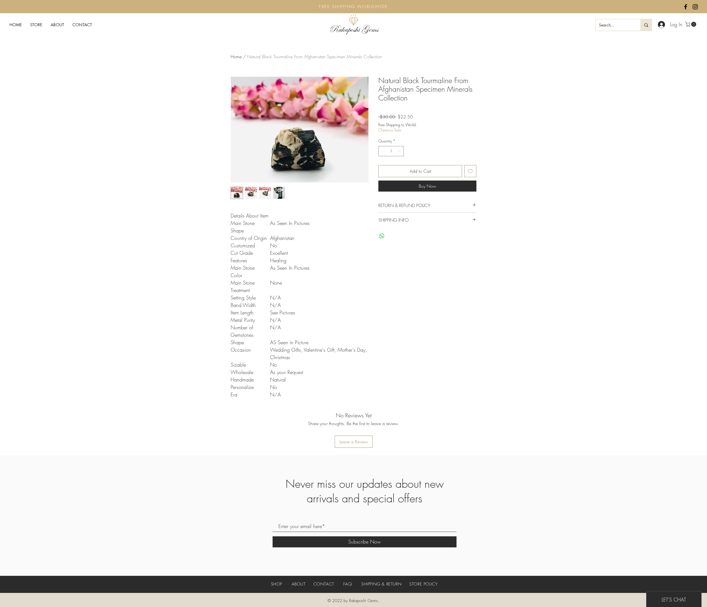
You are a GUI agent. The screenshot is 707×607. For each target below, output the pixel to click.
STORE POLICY (423, 584)
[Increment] (399, 151)
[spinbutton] (391, 151)
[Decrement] (382, 151)
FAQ (347, 584)
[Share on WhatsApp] (382, 236)
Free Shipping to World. (397, 124)
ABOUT (299, 584)
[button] (691, 24)
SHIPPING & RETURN (381, 584)
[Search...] (645, 25)
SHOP (277, 584)
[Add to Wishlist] (470, 171)
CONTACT (323, 584)
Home (236, 57)
